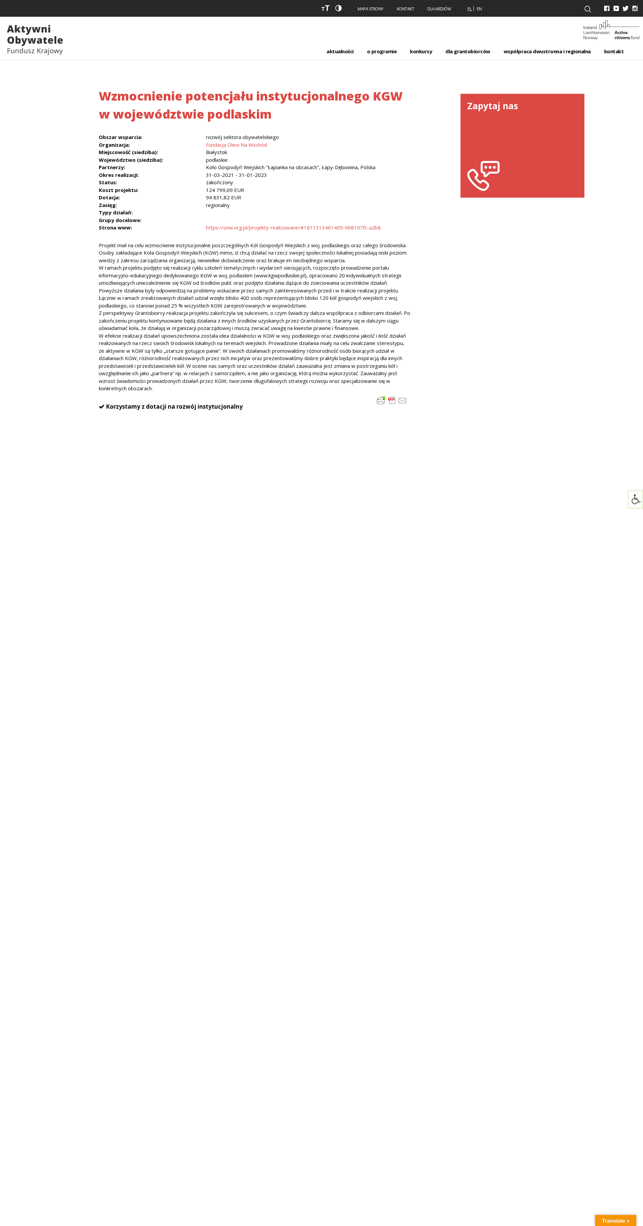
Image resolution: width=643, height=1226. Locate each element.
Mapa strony (370, 9)
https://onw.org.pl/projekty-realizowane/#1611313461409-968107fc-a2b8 (293, 227)
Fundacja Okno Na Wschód (236, 144)
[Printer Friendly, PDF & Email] (391, 400)
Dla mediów (439, 9)
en (479, 9)
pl (470, 9)
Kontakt (405, 9)
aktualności (340, 51)
